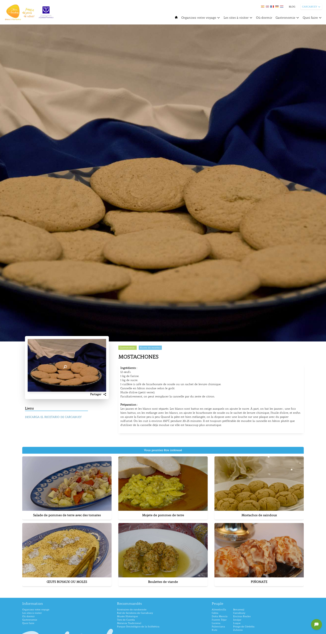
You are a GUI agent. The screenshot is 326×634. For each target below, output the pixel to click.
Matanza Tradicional (129, 623)
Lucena (216, 623)
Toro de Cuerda (126, 619)
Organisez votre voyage (198, 18)
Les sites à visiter (236, 18)
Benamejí (238, 609)
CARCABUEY (309, 6)
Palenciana (218, 626)
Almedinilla (219, 609)
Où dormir (264, 18)
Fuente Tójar (219, 619)
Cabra (215, 613)
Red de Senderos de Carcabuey (135, 613)
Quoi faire (310, 18)
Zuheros (238, 630)
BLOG (292, 6)
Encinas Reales (242, 616)
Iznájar (237, 619)
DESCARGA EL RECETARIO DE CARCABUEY (53, 417)
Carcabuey (239, 613)
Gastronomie (285, 18)
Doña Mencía (220, 616)
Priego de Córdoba (244, 626)
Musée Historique (127, 616)
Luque (237, 623)
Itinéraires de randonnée (132, 609)
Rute (214, 630)
